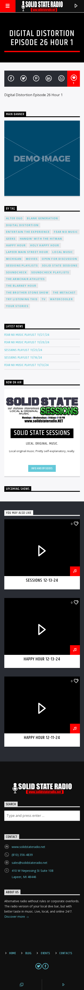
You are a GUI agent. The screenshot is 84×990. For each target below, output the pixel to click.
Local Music (62, 252)
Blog (28, 953)
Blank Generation (42, 218)
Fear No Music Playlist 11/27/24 (27, 335)
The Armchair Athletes (25, 279)
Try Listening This (21, 299)
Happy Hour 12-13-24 (42, 659)
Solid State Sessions (59, 265)
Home (12, 953)
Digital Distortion (22, 225)
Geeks (11, 239)
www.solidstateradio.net (28, 847)
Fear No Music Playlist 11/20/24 (27, 342)
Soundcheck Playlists (50, 272)
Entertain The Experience (28, 232)
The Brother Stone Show (27, 292)
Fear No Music (66, 232)
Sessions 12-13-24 (42, 580)
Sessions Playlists (22, 265)
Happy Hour (16, 245)
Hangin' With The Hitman (41, 239)
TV (43, 299)
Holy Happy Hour (44, 245)
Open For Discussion (59, 259)
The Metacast (64, 292)
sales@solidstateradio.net (29, 863)
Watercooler (61, 299)
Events (45, 953)
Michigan (14, 259)
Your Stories (17, 306)
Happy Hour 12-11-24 (42, 737)
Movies (31, 259)
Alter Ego (14, 218)
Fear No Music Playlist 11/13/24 (26, 365)
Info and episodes (42, 468)
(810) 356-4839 (22, 855)
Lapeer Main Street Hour (27, 252)
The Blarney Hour (21, 286)
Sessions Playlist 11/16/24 (23, 358)
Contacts (65, 953)
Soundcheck (16, 272)
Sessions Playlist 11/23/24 (23, 350)
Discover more (15, 916)
